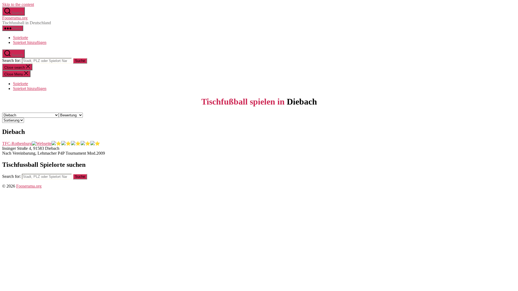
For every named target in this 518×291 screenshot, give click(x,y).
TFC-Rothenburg (17, 143)
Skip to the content (18, 4)
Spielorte (20, 37)
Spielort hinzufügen (29, 42)
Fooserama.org (15, 18)
